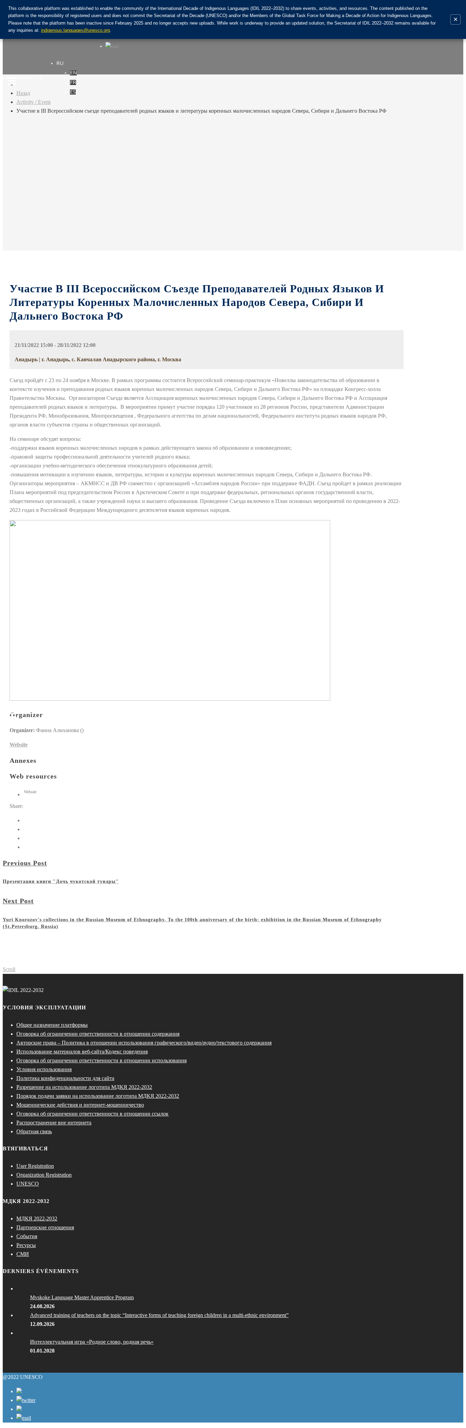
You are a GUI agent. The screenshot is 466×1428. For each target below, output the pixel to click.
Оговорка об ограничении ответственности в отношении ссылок (92, 1114)
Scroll (9, 969)
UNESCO (27, 1184)
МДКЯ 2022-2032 (36, 1218)
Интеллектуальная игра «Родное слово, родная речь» (92, 1342)
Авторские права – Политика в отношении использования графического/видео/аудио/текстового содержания (144, 1043)
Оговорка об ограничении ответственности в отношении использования (101, 1060)
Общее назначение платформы (52, 1025)
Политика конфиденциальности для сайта (65, 1078)
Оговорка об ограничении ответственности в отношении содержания (97, 1034)
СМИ (22, 1254)
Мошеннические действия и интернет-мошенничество (80, 1105)
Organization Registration (44, 1175)
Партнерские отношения (45, 1227)
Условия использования (44, 1069)
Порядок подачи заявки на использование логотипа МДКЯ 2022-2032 (97, 1096)
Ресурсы (26, 1245)
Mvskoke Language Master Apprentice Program (82, 1297)
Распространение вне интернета (53, 1122)
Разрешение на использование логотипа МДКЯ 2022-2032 (84, 1087)
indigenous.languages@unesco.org (75, 30)
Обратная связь (34, 1131)
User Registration (35, 1166)
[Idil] (12, 714)
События (26, 1236)
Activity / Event (33, 102)
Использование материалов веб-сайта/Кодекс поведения (82, 1051)
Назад (23, 93)
